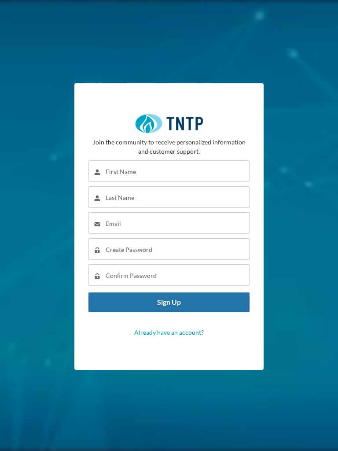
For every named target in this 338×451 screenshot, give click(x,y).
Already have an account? (169, 332)
